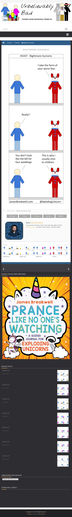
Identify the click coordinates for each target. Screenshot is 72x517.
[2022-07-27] (44, 249)
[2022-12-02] (28, 249)
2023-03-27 (5, 427)
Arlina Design (41, 514)
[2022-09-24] (11, 249)
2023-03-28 (5, 413)
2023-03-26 (5, 441)
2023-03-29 (5, 399)
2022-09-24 (6, 256)
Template (29, 514)
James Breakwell (37, 223)
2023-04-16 (5, 370)
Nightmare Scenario (36, 49)
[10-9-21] (60, 249)
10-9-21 (54, 256)
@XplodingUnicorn (31, 227)
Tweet (13, 216)
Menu (5, 29)
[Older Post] (68, 269)
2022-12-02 (23, 256)
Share (25, 216)
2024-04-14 (5, 385)
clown (8, 211)
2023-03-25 (5, 456)
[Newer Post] (3, 269)
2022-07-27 (39, 256)
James (12, 211)
